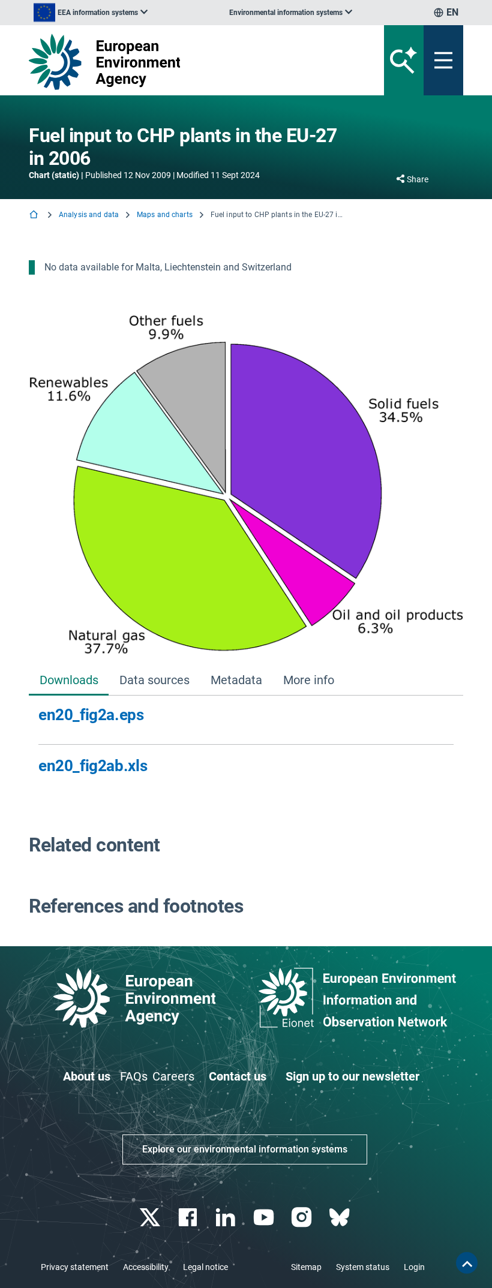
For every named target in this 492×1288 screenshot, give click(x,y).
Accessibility (146, 1267)
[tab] (69, 681)
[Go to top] (467, 1263)
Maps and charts (165, 214)
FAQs (134, 1076)
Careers (173, 1076)
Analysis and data (89, 214)
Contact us (237, 1076)
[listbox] (90, 12)
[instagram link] (302, 1217)
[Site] (171, 62)
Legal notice (205, 1267)
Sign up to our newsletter (352, 1076)
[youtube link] (265, 1217)
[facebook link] (189, 1217)
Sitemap (306, 1267)
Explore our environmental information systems (244, 1149)
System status (362, 1267)
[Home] (35, 215)
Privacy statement (75, 1267)
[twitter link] (151, 1217)
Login (414, 1267)
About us (86, 1076)
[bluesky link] (340, 1217)
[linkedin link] (227, 1217)
